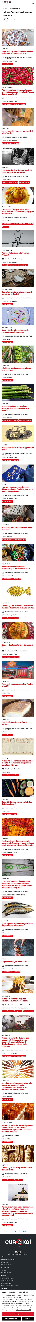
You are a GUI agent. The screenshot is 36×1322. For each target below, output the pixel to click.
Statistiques (17, 578)
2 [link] (16, 1231)
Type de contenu (6, 20)
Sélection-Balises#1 (19, 104)
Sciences (9, 377)
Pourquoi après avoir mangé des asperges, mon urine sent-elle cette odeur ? (15, 408)
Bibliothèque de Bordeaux (12, 1135)
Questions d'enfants (25, 420)
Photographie (18, 1011)
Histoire (9, 179)
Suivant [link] (24, 1231)
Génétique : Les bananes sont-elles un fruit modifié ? (16, 369)
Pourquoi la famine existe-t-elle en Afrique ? (15, 254)
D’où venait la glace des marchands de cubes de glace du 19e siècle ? (17, 171)
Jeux (15, 814)
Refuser (27, 1318)
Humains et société (12, 140)
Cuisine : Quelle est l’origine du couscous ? (17, 646)
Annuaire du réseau (7, 1280)
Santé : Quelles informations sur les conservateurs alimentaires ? (15, 331)
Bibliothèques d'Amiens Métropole (14, 259)
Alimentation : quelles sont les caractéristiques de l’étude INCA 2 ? (16, 568)
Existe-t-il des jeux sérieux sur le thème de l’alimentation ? (17, 803)
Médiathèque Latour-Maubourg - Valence (16, 137)
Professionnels (6, 1272)
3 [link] (19, 1231)
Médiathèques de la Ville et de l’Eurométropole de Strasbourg (18, 58)
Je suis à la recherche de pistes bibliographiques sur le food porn (15, 1000)
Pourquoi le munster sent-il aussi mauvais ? (14, 723)
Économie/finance (12, 852)
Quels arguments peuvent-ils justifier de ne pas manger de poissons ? (17, 925)
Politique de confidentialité (23, 1310)
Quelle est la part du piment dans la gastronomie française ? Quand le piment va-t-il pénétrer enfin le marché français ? (18, 843)
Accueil (5, 8)
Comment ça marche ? (8, 1259)
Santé (8, 339)
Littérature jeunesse (20, 1056)
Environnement (11, 894)
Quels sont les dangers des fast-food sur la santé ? (18, 685)
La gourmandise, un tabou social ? (15, 962)
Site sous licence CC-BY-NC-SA (18, 1254)
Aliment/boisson (7, 64)
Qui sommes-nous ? (7, 1278)
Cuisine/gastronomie (20, 223)
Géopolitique (23, 265)
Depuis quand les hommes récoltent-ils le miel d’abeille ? (18, 132)
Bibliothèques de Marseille (12, 769)
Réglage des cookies (11, 1318)
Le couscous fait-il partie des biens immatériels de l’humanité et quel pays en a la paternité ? (18, 212)
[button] (23, 20)
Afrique (4, 265)
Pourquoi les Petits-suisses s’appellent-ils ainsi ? (18, 449)
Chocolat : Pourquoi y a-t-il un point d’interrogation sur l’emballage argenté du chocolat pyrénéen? (17, 489)
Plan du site (5, 1262)
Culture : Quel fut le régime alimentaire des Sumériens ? (17, 1169)
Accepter (18, 1314)
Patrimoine (5, 227)
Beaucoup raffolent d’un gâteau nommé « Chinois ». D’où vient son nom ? (17, 52)
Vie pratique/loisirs (12, 61)
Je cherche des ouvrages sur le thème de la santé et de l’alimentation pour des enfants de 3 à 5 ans (17, 763)
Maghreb (30, 223)
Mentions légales (6, 1283)
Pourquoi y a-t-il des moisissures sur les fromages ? (17, 528)
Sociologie (17, 971)
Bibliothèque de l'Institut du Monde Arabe (16, 98)
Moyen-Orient (18, 1180)
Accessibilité (5, 1267)
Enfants (16, 775)
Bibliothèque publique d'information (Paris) (16, 176)
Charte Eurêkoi (6, 1265)
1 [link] (12, 1231)
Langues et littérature (12, 1053)
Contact (3, 1270)
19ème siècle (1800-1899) (10, 182)
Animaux (16, 143)
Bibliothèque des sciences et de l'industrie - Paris (18, 298)
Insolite (16, 420)
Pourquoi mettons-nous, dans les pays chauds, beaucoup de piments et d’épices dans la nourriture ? (18, 92)
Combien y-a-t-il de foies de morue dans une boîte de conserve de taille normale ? (18, 607)
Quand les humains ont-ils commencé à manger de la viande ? (17, 293)
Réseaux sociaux (28, 1011)
